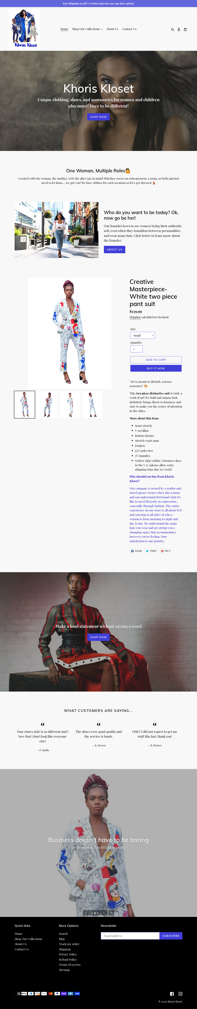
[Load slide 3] (98, 913)
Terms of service (70, 964)
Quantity (136, 342)
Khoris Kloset (175, 1001)
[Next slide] (103, 912)
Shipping (135, 317)
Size (133, 329)
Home (18, 934)
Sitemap (64, 970)
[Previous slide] (86, 912)
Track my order (69, 944)
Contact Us (22, 949)
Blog (62, 939)
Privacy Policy (68, 954)
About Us (114, 249)
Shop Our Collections (28, 939)
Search (63, 934)
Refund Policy (68, 959)
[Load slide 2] (95, 913)
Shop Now (98, 116)
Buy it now (156, 368)
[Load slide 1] (92, 913)
